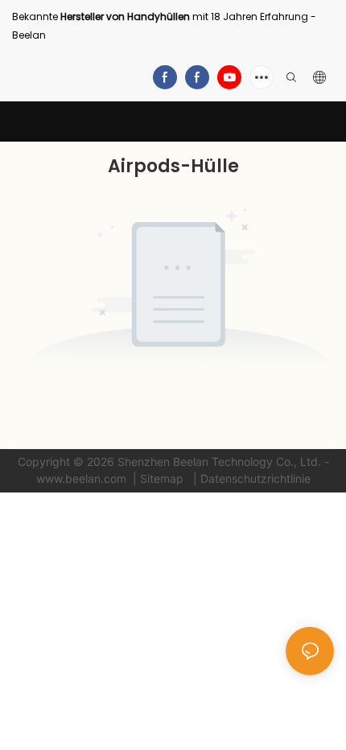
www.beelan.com (83, 478)
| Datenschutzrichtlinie (250, 478)
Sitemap (163, 478)
